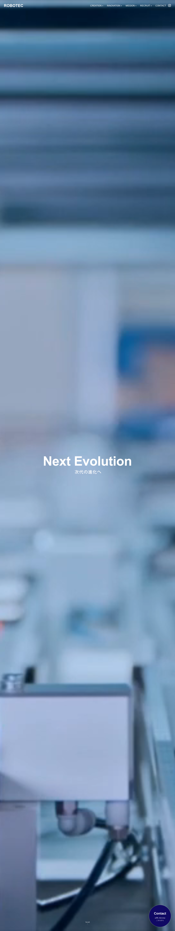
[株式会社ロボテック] (13, 5)
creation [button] (96, 6)
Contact (160, 6)
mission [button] (130, 6)
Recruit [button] (145, 6)
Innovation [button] (113, 6)
